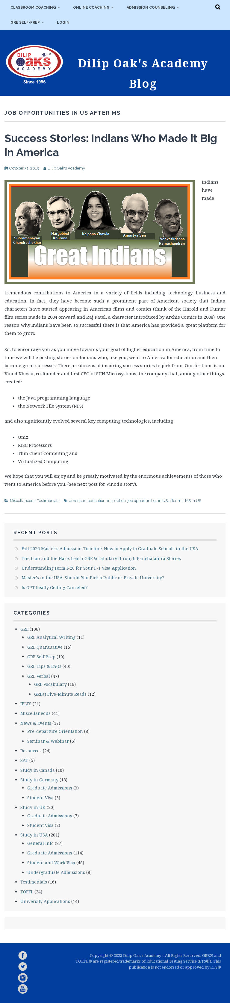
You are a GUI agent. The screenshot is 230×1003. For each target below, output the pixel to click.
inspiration (116, 500)
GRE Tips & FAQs (44, 666)
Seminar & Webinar (48, 741)
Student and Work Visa (51, 863)
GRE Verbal (38, 676)
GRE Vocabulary (50, 684)
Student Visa (40, 798)
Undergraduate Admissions (56, 872)
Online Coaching (91, 7)
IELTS (25, 704)
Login (63, 22)
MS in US (193, 500)
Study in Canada (37, 770)
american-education (87, 500)
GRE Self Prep (41, 656)
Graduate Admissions (49, 788)
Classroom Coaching (33, 7)
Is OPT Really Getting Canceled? (55, 587)
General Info (40, 843)
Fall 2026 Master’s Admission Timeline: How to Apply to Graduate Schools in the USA (110, 548)
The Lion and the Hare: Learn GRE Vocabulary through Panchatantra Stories (101, 558)
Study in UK (33, 807)
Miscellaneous (22, 500)
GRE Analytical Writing (51, 637)
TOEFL (26, 892)
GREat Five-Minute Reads (60, 694)
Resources (31, 751)
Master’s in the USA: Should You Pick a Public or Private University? (93, 577)
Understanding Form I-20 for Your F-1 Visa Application (79, 568)
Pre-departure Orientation (55, 731)
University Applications (45, 901)
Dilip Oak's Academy (66, 168)
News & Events (35, 723)
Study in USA (34, 835)
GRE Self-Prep (25, 22)
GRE (24, 629)
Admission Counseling (151, 7)
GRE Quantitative (45, 647)
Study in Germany (39, 780)
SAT (24, 760)
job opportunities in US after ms (155, 500)
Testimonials (48, 500)
